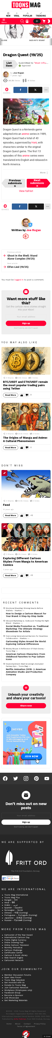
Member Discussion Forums (17, 975)
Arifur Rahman (20, 1019)
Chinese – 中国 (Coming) (16, 913)
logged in (18, 280)
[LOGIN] (27, 21)
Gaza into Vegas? (37, 40)
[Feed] (26, 484)
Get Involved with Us (14, 982)
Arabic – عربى (11, 905)
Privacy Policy (39, 1024)
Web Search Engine (13, 957)
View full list (26, 190)
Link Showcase (11, 998)
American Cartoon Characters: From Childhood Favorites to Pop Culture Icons (25, 657)
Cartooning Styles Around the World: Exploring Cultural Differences (26, 642)
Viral (16, 16)
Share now (26, 705)
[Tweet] (35, 90)
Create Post (37, 21)
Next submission (37, 183)
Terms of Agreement (26, 1026)
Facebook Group (12, 992)
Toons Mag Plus (12, 897)
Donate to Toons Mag (15, 985)
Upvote (21, 395)
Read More (10, 395)
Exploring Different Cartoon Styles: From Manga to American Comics (25, 562)
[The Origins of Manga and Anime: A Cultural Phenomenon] (26, 417)
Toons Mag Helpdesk (14, 980)
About (17, 1024)
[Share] (20, 90)
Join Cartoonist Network (16, 987)
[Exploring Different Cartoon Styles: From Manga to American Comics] (26, 537)
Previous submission (15, 183)
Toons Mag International (16, 895)
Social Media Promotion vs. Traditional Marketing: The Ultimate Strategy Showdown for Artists (27, 629)
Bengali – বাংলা (10, 900)
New (8, 16)
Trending (41, 16)
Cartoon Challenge (13, 950)
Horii (34, 142)
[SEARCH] (22, 21)
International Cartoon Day (16, 937)
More (42, 172)
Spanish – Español (13, 907)
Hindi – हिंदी (9, 902)
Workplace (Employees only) (18, 990)
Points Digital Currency (15, 940)
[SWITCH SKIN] (49, 21)
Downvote (27, 395)
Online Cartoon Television (16, 945)
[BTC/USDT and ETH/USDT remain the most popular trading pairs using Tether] (26, 361)
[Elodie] (14, 31)
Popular (27, 16)
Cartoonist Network (13, 960)
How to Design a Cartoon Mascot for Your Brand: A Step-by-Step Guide (26, 614)
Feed (6, 505)
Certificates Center (13, 952)
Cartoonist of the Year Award (18, 935)
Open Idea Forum (12, 977)
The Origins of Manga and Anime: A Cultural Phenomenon (25, 439)
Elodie (4, 40)
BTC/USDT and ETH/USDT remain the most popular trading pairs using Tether (25, 385)
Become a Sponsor (13, 995)
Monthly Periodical (13, 947)
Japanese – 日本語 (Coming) (18, 918)
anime (25, 133)
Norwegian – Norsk (13, 910)
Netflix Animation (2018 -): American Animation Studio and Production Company (26, 672)
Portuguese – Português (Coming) (20, 915)
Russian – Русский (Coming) (18, 920)
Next (50, 34)
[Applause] (10, 526)
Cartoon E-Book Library (15, 955)
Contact (27, 1024)
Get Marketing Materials (15, 1000)
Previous (1, 34)
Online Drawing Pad (13, 942)
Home (9, 1024)
